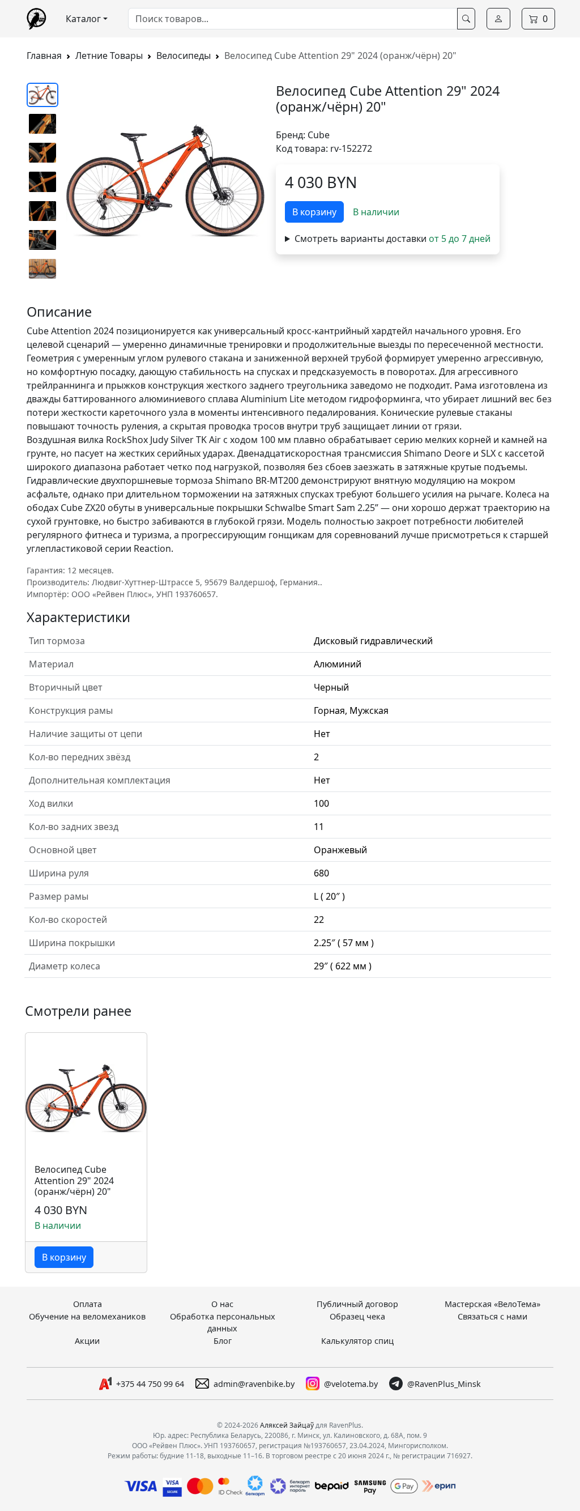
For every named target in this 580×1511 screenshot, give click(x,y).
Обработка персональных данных (222, 1322)
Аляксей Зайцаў (287, 1425)
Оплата (87, 1304)
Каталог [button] (83, 18)
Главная (44, 55)
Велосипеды (183, 55)
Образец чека (357, 1316)
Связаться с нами (492, 1316)
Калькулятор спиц (357, 1340)
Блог (223, 1340)
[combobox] (293, 18)
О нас (222, 1304)
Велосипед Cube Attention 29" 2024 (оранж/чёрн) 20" (74, 1180)
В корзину (314, 212)
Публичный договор (357, 1304)
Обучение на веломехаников (87, 1316)
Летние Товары (109, 55)
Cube (319, 135)
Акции (87, 1340)
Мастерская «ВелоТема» (492, 1304)
